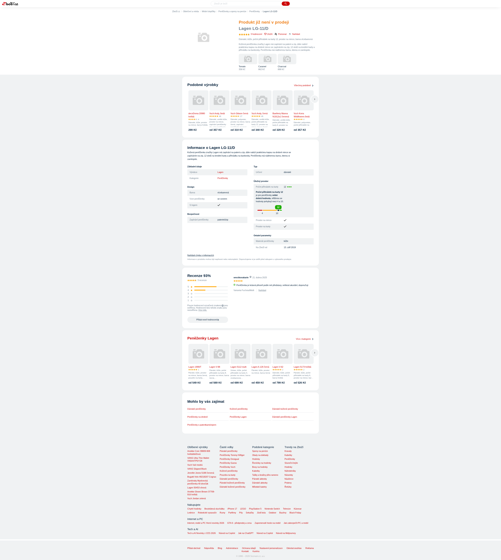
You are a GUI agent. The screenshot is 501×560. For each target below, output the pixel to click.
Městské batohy (259, 487)
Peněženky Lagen (238, 417)
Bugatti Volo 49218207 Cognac (201, 477)
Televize (287, 509)
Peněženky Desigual (229, 459)
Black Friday (295, 513)
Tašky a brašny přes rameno (265, 475)
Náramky (289, 475)
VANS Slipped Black (197, 469)
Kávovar (298, 509)
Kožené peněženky (239, 409)
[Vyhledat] (286, 4)
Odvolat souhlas (294, 548)
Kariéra (256, 551)
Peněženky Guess (228, 463)
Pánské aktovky (259, 479)
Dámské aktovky (259, 483)
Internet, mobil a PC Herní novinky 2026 (205, 523)
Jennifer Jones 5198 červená (200, 473)
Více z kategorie (303, 339)
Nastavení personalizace (271, 548)
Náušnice (289, 479)
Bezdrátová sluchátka (214, 509)
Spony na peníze (260, 451)
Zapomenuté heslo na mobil (268, 523)
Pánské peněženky (228, 451)
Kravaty (288, 451)
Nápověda (209, 548)
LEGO (243, 509)
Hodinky (256, 459)
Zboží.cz (176, 11)
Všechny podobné (302, 85)
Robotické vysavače (207, 513)
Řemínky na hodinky (261, 463)
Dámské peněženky (196, 409)
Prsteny (288, 483)
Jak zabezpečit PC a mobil (296, 523)
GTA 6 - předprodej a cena (239, 523)
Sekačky (250, 513)
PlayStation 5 (255, 509)
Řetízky (288, 487)
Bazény (282, 513)
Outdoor (272, 513)
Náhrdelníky (290, 471)
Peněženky (254, 11)
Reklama (309, 548)
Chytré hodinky (194, 509)
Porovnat (282, 34)
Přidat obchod (193, 548)
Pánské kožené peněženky (232, 483)
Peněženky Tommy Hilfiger (232, 455)
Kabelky (256, 471)
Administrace (232, 548)
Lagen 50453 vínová (196, 488)
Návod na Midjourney (286, 533)
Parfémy (232, 513)
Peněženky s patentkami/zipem (201, 425)
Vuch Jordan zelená (196, 498)
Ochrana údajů (249, 548)
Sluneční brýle (291, 463)
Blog (220, 548)
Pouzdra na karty (227, 475)
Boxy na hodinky (260, 467)
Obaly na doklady (260, 455)
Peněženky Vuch (227, 467)
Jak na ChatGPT (246, 533)
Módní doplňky (208, 11)
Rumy (222, 513)
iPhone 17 (232, 509)
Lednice (191, 513)
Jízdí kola (261, 513)
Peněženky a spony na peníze (232, 11)
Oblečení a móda (191, 11)
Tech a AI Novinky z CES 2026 (201, 533)
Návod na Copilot (227, 533)
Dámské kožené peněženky (285, 409)
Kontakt (245, 551)
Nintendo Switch (272, 509)
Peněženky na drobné (197, 417)
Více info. (202, 310)
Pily (241, 513)
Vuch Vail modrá (194, 465)
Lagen (220, 172)
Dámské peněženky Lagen (284, 417)
